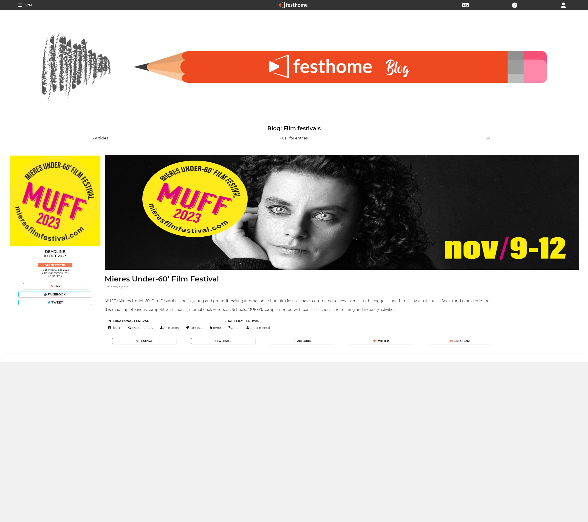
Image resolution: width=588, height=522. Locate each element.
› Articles (100, 138)
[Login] (563, 4)
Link (56, 286)
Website (224, 341)
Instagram (461, 341)
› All (487, 138)
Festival (146, 341)
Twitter (382, 341)
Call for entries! (55, 264)
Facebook (56, 294)
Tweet (57, 302)
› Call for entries (294, 138)
